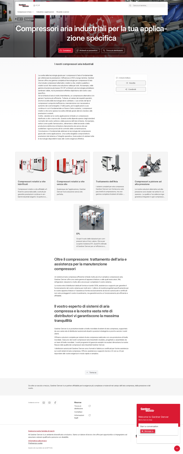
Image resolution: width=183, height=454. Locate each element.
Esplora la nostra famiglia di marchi (41, 431)
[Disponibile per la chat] (177, 448)
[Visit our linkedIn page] (44, 403)
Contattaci (78, 412)
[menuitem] (25, 12)
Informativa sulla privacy (37, 441)
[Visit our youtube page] (49, 403)
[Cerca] (130, 5)
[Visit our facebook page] (55, 403)
